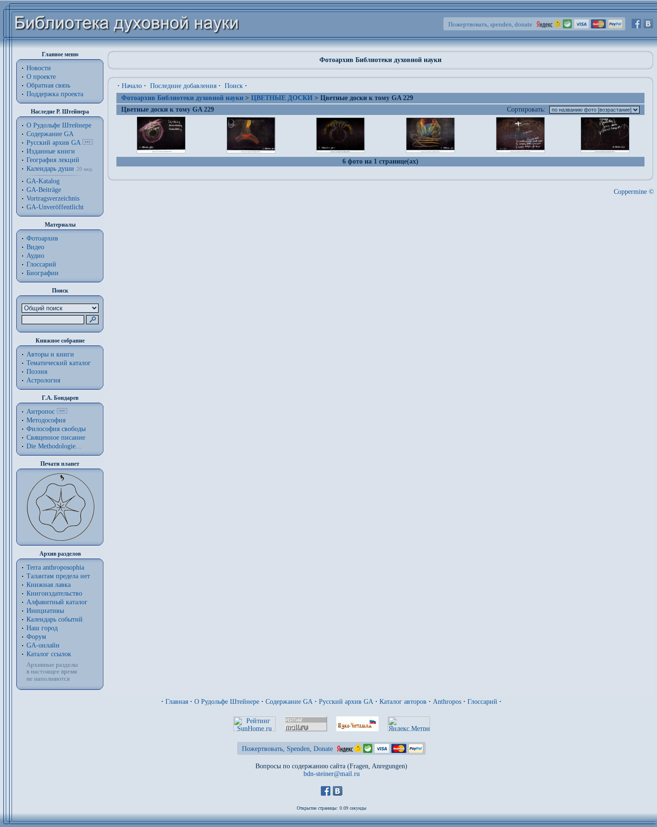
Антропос (40, 411)
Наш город (42, 628)
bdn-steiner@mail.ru (331, 773)
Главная (176, 701)
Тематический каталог (58, 363)
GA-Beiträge (43, 189)
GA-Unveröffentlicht (55, 207)
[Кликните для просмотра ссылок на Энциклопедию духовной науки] (62, 411)
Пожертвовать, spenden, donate (490, 24)
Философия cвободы (56, 429)
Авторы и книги (50, 354)
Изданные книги (50, 151)
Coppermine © (634, 191)
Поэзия (36, 371)
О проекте (41, 76)
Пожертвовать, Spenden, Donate (287, 748)
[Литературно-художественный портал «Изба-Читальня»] (357, 729)
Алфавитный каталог (57, 602)
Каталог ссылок (48, 654)
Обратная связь (48, 85)
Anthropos (447, 701)
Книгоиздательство (54, 593)
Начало (132, 85)
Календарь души (50, 168)
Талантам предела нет (58, 576)
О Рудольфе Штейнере (226, 701)
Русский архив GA (53, 142)
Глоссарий (41, 264)
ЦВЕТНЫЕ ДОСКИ (282, 98)
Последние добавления (183, 85)
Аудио (35, 255)
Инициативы (45, 610)
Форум (36, 636)
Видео (35, 247)
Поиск (234, 85)
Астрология (43, 380)
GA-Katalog (43, 181)
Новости (38, 68)
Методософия (45, 420)
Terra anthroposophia (55, 567)
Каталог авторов (403, 701)
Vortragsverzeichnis (52, 198)
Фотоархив (42, 238)
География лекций (52, 160)
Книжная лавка (48, 584)
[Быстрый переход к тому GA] (87, 142)
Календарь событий (54, 619)
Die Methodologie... (53, 446)
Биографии (42, 273)
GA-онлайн (43, 645)
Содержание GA (50, 134)
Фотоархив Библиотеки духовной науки (182, 98)
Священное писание (55, 437)
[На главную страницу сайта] (127, 46)
